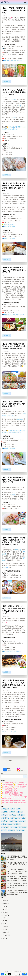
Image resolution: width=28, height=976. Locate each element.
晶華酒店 (5, 821)
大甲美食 (13, 815)
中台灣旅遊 (5, 900)
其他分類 (5, 906)
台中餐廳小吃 (6, 915)
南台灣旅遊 (5, 912)
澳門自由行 (6, 809)
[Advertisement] (14, 955)
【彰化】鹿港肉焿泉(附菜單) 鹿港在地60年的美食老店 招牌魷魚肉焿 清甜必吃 (13, 404)
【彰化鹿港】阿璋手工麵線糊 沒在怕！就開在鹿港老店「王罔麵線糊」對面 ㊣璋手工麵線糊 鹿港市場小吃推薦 (13, 541)
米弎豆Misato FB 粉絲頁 (10, 732)
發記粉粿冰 (13, 495)
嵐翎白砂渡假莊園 (7, 824)
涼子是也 (12, 971)
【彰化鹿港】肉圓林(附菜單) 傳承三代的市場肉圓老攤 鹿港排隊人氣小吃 (13, 479)
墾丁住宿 (14, 818)
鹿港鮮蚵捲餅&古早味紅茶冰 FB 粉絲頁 (14, 315)
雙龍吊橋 (18, 824)
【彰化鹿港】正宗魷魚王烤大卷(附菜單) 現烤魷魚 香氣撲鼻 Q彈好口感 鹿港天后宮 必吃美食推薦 (13, 609)
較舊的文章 (9, 761)
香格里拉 (22, 818)
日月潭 (13, 812)
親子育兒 (5, 938)
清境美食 (21, 815)
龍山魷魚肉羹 (19, 419)
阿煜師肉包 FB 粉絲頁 (9, 238)
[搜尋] (25, 776)
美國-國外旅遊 (6, 932)
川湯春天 (22, 821)
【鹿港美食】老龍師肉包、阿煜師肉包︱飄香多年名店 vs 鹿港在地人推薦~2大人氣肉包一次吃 (14, 186)
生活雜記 (5, 929)
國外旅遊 (5, 921)
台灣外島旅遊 (6, 918)
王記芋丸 (13, 100)
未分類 (4, 923)
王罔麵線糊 (18, 550)
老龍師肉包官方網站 (9, 225)
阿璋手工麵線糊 (11, 415)
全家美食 (14, 827)
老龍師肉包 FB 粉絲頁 (9, 227)
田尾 (19, 809)
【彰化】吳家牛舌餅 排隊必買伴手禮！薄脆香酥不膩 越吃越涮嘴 (13, 10)
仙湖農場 (12, 830)
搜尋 (2, 773)
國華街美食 (21, 830)
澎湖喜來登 (14, 821)
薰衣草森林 (6, 827)
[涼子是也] (5, 2)
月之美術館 (23, 827)
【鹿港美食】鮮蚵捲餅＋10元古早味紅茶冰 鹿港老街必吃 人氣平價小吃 (14, 269)
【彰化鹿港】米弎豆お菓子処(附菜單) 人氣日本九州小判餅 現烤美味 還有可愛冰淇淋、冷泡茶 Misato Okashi (13, 684)
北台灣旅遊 (5, 909)
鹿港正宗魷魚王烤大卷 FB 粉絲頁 (12, 651)
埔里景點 (5, 812)
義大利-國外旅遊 (6, 935)
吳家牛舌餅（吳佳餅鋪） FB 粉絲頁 (13, 61)
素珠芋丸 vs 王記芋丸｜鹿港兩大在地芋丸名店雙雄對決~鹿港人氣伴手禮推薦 (14, 92)
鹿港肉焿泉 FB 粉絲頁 (9, 448)
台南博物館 (6, 818)
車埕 (13, 809)
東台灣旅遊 (5, 926)
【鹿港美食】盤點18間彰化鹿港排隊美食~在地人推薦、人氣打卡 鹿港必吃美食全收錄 (14, 346)
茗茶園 (4, 830)
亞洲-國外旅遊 (6, 903)
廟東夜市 (5, 815)
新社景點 (20, 812)
